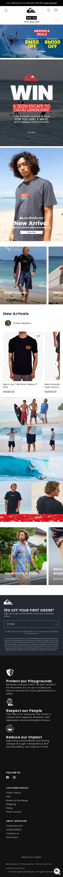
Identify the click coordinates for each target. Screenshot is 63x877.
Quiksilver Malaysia (26, 871)
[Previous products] (8, 364)
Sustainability (13, 829)
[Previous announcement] (5, 19)
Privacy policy (27, 864)
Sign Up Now (50, 3)
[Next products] (55, 364)
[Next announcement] (57, 19)
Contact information (15, 868)
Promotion (12, 837)
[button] (6, 10)
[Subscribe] (55, 624)
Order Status (13, 792)
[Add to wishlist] (38, 336)
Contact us (12, 833)
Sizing (9, 808)
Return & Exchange (17, 800)
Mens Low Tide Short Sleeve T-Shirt (20, 386)
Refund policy (12, 864)
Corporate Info (14, 825)
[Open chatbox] (57, 871)
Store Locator (14, 811)
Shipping (11, 804)
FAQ (8, 796)
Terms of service (43, 864)
